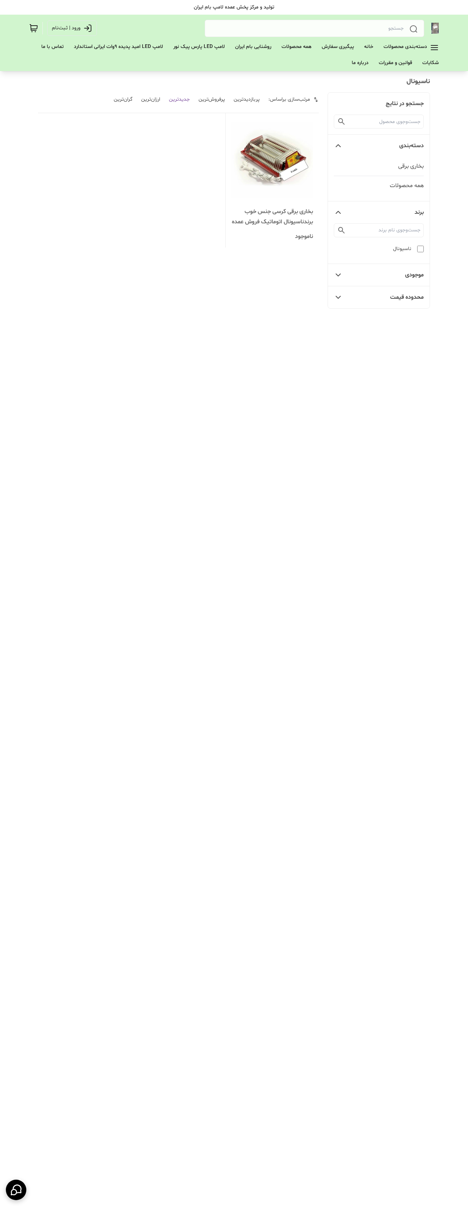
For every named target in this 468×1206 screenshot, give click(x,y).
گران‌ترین (123, 99)
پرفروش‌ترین (212, 99)
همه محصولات (407, 186)
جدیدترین (179, 99)
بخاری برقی (411, 166)
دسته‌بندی (411, 146)
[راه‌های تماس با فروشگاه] (16, 1190)
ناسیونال (402, 248)
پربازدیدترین (247, 99)
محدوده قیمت (407, 297)
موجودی (414, 275)
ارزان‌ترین (150, 99)
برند (419, 212)
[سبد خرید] (33, 28)
